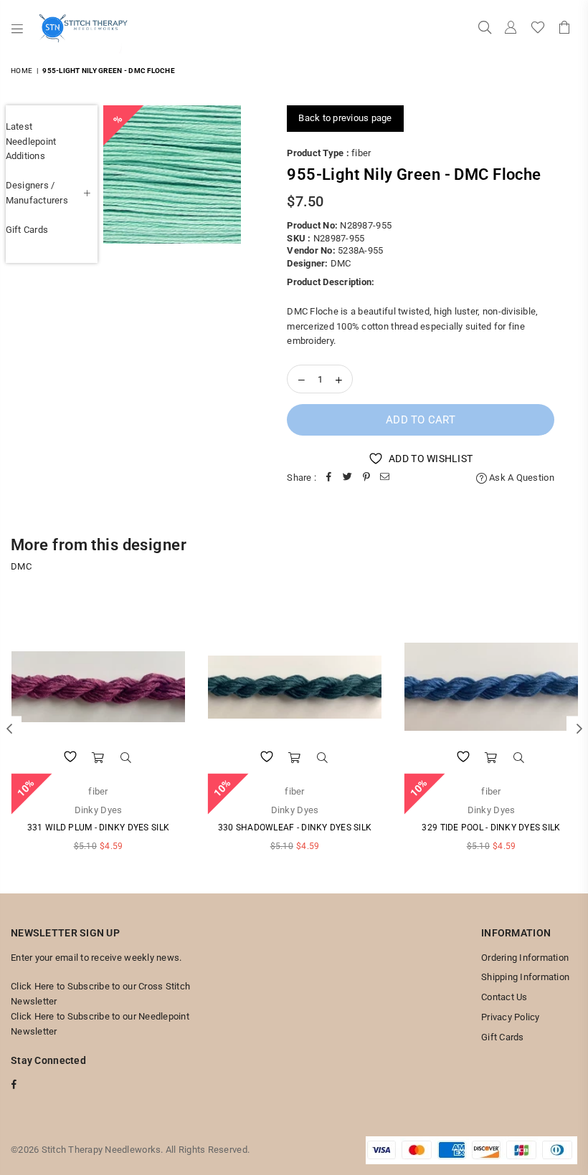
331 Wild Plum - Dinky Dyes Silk (98, 827)
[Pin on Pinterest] (366, 478)
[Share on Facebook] (329, 478)
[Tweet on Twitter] (347, 478)
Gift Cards (27, 229)
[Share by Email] (385, 478)
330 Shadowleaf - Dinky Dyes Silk (294, 827)
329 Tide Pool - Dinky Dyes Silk (491, 827)
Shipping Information (525, 977)
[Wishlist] (537, 28)
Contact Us (504, 997)
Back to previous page (345, 117)
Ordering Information (525, 957)
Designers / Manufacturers (37, 193)
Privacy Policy (510, 1017)
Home (21, 71)
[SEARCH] (485, 28)
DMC (341, 263)
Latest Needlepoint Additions (31, 141)
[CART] (564, 28)
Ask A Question (520, 477)
